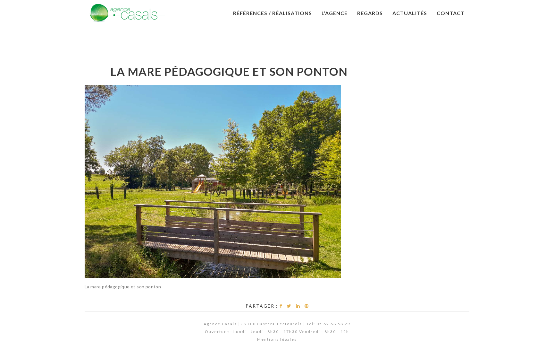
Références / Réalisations (272, 13)
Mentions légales (277, 339)
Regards (370, 13)
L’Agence (335, 13)
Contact (451, 13)
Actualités (409, 13)
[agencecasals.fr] (128, 13)
